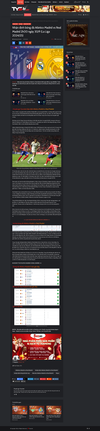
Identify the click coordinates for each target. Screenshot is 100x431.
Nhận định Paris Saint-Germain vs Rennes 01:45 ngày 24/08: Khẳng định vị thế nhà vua (53, 94)
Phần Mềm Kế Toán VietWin (44, 2)
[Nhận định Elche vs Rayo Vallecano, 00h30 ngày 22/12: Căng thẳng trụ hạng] (53, 410)
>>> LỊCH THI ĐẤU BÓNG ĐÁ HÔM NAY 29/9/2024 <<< (37, 219)
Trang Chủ (13, 2)
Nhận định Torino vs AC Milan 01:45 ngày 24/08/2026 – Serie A (81, 72)
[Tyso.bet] (20, 8)
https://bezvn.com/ (22, 360)
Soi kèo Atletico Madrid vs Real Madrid (43, 373)
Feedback (66, 2)
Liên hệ (60, 2)
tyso (58, 373)
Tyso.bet (31, 428)
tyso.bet (14, 81)
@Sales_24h (21, 362)
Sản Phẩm (27, 2)
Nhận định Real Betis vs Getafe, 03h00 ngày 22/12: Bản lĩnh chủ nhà (36, 416)
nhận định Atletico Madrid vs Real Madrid (47, 370)
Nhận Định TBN (27, 24)
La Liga (20, 24)
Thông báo (33, 2)
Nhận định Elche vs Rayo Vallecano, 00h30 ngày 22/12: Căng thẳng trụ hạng (53, 417)
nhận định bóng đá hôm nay (22, 373)
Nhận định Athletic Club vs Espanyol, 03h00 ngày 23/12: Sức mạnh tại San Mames (19, 417)
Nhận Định (20, 2)
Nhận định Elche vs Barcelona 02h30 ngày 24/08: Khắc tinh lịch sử (28, 94)
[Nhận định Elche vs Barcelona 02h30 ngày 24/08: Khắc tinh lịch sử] (16, 94)
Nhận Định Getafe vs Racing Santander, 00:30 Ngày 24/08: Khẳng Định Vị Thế (47, 14)
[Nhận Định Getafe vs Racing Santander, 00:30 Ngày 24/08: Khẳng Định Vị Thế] (70, 85)
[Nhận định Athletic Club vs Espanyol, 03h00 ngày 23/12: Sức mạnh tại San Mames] (19, 410)
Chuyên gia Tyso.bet (17, 39)
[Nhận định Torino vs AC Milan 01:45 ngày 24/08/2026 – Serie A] (16, 102)
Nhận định (19, 21)
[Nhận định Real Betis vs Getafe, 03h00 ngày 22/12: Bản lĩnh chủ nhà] (36, 410)
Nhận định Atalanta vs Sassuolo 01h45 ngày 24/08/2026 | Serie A (80, 79)
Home (14, 21)
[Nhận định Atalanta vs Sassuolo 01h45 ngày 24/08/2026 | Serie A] (41, 102)
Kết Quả (54, 2)
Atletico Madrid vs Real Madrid (24, 370)
